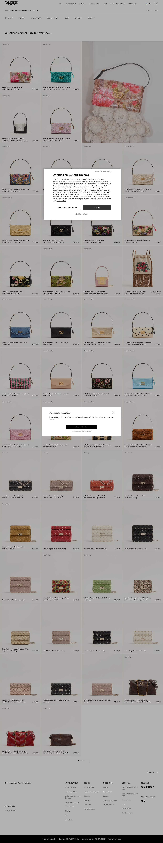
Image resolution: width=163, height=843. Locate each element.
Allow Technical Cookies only (67, 207)
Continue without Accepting (102, 172)
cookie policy (106, 199)
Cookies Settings (81, 214)
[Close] (113, 412)
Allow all (97, 207)
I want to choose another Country (81, 431)
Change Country (81, 427)
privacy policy (61, 201)
